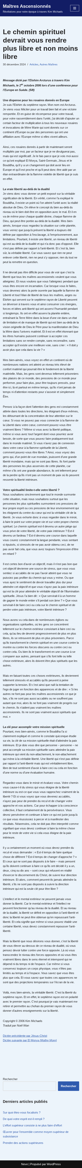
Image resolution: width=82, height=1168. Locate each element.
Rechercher (10, 1079)
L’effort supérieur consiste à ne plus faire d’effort (32, 1125)
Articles (34, 64)
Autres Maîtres (48, 64)
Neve (24, 1164)
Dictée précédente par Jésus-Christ (25, 1035)
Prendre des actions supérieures (23, 1142)
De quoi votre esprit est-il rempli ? (23, 1119)
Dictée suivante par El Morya (30, 1040)
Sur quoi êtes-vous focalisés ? (21, 1112)
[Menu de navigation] (74, 8)
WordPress (54, 1164)
